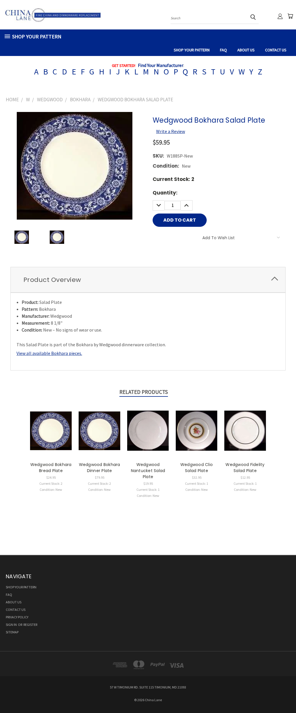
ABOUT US (246, 50)
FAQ (223, 50)
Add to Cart (51, 435)
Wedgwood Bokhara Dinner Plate (99, 468)
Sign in (11, 624)
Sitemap (12, 632)
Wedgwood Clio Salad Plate (196, 468)
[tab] (148, 280)
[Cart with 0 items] (290, 16)
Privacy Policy (17, 617)
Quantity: (165, 192)
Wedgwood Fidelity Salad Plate (244, 468)
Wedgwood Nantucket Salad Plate (148, 471)
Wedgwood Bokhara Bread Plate (51, 468)
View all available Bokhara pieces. (49, 353)
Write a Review (170, 131)
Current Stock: (173, 179)
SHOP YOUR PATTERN (192, 50)
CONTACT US (275, 50)
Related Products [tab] (143, 391)
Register (30, 624)
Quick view (51, 424)
